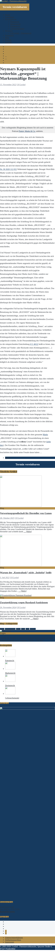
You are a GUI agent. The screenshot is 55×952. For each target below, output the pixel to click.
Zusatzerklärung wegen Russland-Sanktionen (24, 602)
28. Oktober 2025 (7, 518)
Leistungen (9, 17)
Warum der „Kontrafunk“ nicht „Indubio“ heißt (25, 572)
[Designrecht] (10, 681)
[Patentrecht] (10, 656)
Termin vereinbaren (15, 7)
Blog (7, 38)
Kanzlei (18, 629)
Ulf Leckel (21, 85)
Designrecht (15, 26)
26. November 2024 (8, 607)
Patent (27, 629)
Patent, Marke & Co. (27, 131)
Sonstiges (33, 629)
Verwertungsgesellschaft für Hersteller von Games (26, 513)
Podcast (8, 40)
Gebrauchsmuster (17, 28)
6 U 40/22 (34, 344)
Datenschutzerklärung (14, 937)
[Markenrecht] (10, 669)
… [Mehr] (28, 531)
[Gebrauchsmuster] (10, 694)
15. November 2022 (8, 85)
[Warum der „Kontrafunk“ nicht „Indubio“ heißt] (21, 565)
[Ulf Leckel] (5, 631)
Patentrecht (14, 22)
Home (7, 15)
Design (2, 629)
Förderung (9, 35)
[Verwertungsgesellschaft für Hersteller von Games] (21, 506)
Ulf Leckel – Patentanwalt (20, 33)
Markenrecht (15, 24)
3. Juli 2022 (4, 577)
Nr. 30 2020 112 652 (8, 169)
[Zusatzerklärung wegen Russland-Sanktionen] (15, 595)
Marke (45, 434)
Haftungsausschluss (13, 940)
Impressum (9, 942)
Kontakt (8, 42)
